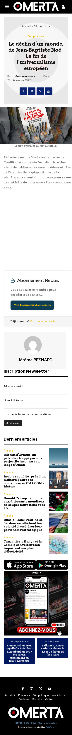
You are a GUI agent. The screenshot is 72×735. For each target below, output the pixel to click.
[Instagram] (31, 689)
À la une (8, 450)
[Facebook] (23, 91)
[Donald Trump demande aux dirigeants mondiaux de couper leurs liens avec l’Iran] (58, 501)
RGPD (19, 722)
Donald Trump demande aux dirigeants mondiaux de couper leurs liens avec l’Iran (24, 503)
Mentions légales (47, 722)
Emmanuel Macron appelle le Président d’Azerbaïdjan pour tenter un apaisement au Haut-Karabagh (19, 653)
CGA (33, 722)
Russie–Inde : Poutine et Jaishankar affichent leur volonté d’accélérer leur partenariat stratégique (24, 525)
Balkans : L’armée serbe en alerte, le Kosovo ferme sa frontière (52, 650)
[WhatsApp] (48, 91)
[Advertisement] (36, 231)
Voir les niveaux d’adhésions (32, 305)
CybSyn (49, 727)
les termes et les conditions (34, 414)
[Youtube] (49, 689)
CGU (26, 722)
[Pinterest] (40, 91)
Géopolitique (42, 26)
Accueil (26, 26)
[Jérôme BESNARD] (35, 345)
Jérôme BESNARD (25, 76)
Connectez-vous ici (43, 321)
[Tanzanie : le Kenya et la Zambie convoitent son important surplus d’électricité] (58, 544)
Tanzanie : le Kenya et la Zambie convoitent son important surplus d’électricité (23, 546)
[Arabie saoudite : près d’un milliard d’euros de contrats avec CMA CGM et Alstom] (58, 479)
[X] (31, 91)
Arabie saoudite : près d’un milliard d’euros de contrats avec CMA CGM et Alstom (25, 481)
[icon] (63, 7)
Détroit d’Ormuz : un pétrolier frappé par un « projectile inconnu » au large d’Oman (23, 460)
